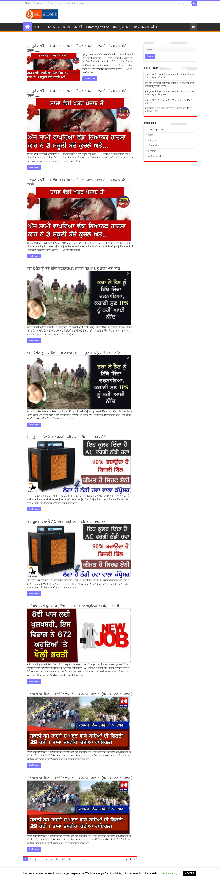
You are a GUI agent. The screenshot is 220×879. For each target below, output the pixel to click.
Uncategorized (97, 27)
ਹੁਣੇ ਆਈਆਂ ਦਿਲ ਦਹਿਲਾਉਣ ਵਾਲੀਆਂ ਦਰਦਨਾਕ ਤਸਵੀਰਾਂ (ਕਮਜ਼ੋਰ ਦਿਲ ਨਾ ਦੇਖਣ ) (80, 694)
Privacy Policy (54, 3)
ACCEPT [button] (189, 873)
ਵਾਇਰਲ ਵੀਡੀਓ (145, 27)
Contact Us (39, 3)
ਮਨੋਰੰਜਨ (53, 27)
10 (57, 859)
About (27, 3)
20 (63, 859)
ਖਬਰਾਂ (38, 27)
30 (70, 859)
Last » (84, 859)
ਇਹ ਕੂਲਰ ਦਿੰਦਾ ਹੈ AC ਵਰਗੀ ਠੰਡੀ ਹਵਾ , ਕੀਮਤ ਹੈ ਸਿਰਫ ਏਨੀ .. (68, 437)
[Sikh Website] (42, 14)
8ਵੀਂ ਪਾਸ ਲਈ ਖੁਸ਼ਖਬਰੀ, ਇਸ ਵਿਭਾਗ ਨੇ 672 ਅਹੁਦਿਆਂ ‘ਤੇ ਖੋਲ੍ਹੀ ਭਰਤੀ (73, 606)
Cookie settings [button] (170, 873)
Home (27, 26)
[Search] (194, 3)
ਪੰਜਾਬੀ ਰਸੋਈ (72, 27)
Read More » (90, 78)
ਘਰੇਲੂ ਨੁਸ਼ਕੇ (121, 27)
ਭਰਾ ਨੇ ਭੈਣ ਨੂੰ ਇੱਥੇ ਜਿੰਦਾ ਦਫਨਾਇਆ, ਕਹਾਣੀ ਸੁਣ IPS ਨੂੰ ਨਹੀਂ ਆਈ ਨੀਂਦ (73, 268)
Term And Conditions (74, 3)
